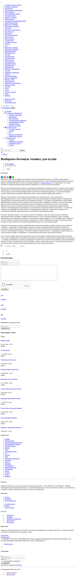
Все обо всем (9, 31)
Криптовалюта (10, 81)
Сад (6, 46)
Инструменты (9, 12)
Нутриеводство (10, 53)
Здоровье (8, 464)
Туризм (7, 473)
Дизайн (7, 439)
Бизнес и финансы (11, 78)
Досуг (7, 88)
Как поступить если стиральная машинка (11, 408)
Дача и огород (9, 507)
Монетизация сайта (11, 23)
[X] (10, 177)
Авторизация (5, 563)
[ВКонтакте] (2, 177)
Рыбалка (7, 95)
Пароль (3, 559)
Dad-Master (6, 108)
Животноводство (10, 51)
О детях (7, 71)
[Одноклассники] (5, 177)
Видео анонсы (9, 39)
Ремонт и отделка (11, 17)
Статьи (7, 497)
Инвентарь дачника (11, 47)
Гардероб (8, 28)
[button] (1, 148)
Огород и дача (11, 127)
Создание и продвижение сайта (15, 21)
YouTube (9, 517)
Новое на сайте (10, 99)
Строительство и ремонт (13, 5)
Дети (6, 457)
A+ (12, 106)
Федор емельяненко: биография (9, 417)
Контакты (8, 101)
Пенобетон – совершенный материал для (11, 427)
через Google (10, 574)
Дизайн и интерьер (11, 7)
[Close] (1, 555)
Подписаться (5, 328)
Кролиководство (10, 63)
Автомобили (9, 465)
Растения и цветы (11, 76)
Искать (22, 150)
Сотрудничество (10, 102)
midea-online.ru (46, 183)
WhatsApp (10, 515)
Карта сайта (9, 544)
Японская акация (5, 340)
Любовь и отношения (12, 69)
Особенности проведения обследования (10, 398)
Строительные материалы (13, 10)
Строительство (10, 504)
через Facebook (11, 573)
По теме (7, 55)
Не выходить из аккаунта (11, 561)
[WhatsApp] (13, 177)
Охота (7, 94)
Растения (8, 460)
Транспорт (8, 33)
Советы (7, 74)
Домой (8, 111)
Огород (7, 44)
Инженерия (9, 8)
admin (12, 164)
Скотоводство (9, 56)
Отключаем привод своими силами (9, 369)
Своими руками (10, 15)
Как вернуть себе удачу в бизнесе (9, 379)
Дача (6, 450)
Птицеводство (9, 62)
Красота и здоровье (11, 24)
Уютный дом (9, 67)
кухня (22, 246)
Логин (3, 557)
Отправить (5, 289)
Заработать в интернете (13, 83)
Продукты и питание (12, 26)
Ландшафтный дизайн (12, 14)
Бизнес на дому (10, 85)
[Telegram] (7, 177)
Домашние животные (12, 72)
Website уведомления (14, 519)
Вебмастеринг (9, 19)
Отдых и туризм (10, 92)
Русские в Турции (5, 350)
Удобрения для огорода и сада (8, 359)
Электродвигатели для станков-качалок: (11, 388)
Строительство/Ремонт (14, 113)
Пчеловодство (9, 65)
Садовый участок (11, 42)
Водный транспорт (11, 35)
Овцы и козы (9, 60)
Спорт (7, 90)
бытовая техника (11, 246)
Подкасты (10, 522)
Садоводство (9, 40)
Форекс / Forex (10, 79)
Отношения (9, 469)
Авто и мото (9, 37)
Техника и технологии (12, 30)
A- (4, 106)
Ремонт (7, 448)
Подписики (11, 520)
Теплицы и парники (11, 49)
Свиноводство (10, 58)
